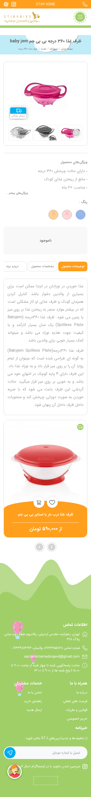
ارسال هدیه (34, 710)
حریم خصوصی (77, 718)
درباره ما (81, 692)
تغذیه (43, 49)
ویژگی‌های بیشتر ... (17, 193)
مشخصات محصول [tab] (42, 266)
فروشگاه (54, 49)
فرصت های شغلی (75, 701)
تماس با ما (35, 692)
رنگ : (83, 202)
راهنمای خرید (33, 701)
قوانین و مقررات (76, 710)
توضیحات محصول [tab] (72, 266)
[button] (14, 133)
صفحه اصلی (67, 49)
